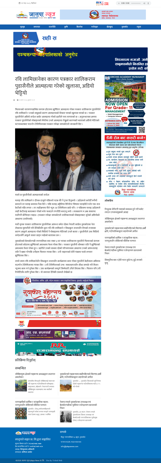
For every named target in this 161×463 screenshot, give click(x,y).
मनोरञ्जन (94, 27)
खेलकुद (110, 27)
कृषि (66, 27)
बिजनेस (79, 27)
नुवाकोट (125, 27)
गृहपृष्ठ (22, 27)
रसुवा (139, 27)
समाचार (37, 27)
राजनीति (52, 27)
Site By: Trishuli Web (54, 460)
